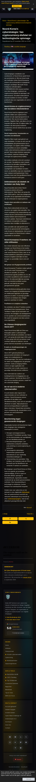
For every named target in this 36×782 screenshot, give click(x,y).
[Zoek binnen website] (4, 9)
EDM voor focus (10, 695)
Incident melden (10, 712)
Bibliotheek (8, 689)
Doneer (19, 759)
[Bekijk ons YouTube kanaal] (15, 737)
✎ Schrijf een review (18, 633)
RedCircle (11, 561)
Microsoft (29, 507)
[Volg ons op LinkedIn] (21, 737)
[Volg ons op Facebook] (26, 742)
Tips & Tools (9, 692)
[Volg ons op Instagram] (10, 742)
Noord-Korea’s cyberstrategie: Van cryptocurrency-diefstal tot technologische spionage (18, 23)
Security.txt (24, 767)
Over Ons (8, 725)
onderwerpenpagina (14, 498)
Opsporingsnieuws (11, 663)
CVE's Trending (11, 677)
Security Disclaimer (14, 767)
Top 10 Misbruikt (12, 680)
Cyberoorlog (9, 657)
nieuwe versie (27, 577)
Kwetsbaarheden (12, 660)
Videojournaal (9, 651)
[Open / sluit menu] (32, 9)
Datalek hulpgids (10, 709)
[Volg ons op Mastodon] (21, 742)
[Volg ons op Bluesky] (15, 742)
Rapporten (8, 686)
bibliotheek (25, 492)
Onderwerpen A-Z (10, 719)
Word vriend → (17, 6)
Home (4, 20)
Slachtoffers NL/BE (12, 674)
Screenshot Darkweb (11, 683)
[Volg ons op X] (26, 737)
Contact (7, 728)
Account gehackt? (10, 706)
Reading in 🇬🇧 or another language (15, 46)
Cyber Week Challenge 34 (13, 715)
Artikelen (8, 648)
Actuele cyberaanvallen (14, 654)
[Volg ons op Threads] (15, 748)
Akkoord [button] (28, 779)
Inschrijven (8, 722)
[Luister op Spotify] (21, 748)
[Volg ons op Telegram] (10, 737)
